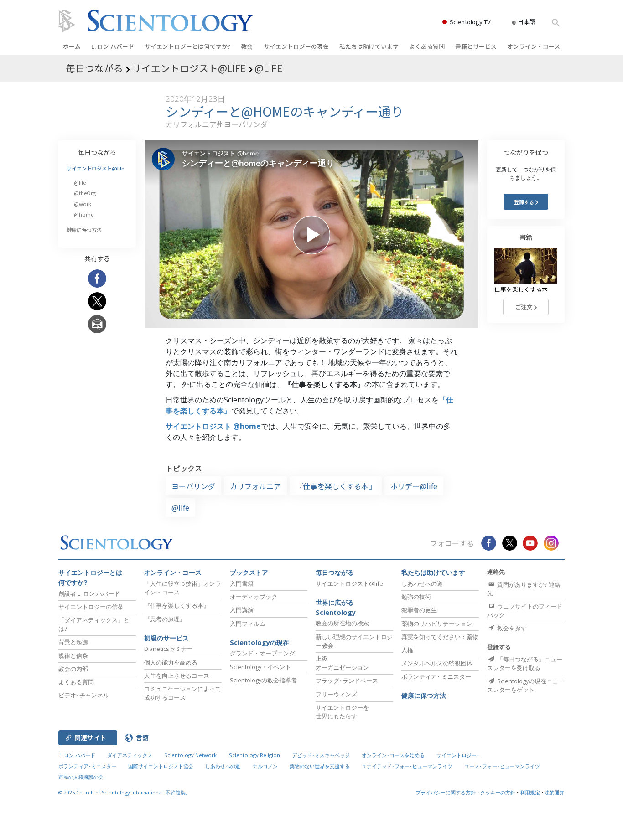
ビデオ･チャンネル (83, 695)
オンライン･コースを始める (393, 755)
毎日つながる (97, 152)
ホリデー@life (413, 485)
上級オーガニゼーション (342, 663)
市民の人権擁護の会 (81, 777)
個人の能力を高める (170, 662)
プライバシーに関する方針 (445, 792)
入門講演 (242, 610)
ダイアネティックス (129, 755)
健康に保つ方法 (84, 229)
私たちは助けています (369, 46)
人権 (407, 650)
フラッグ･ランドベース (347, 680)
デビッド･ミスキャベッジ (321, 755)
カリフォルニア (255, 485)
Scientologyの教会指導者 (263, 680)
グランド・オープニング (262, 653)
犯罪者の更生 (419, 610)
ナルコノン (265, 766)
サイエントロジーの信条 (91, 607)
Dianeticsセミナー (168, 649)
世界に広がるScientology (336, 607)
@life (180, 507)
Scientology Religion (254, 755)
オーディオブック (253, 597)
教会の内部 (73, 669)
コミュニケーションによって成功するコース (182, 693)
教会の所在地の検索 (342, 623)
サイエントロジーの (296, 46)
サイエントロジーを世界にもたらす (342, 711)
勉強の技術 (416, 597)
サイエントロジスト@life (96, 168)
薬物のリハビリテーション (436, 623)
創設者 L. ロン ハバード (89, 593)
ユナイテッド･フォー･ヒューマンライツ (407, 766)
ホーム (72, 46)
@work (82, 203)
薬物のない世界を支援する (320, 766)
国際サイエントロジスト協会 (160, 766)
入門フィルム (247, 623)
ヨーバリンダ (193, 485)
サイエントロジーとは (187, 46)
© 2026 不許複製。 (124, 792)
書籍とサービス (476, 46)
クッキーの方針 (497, 792)
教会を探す (511, 628)
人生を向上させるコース (176, 675)
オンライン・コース (533, 46)
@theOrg (85, 192)
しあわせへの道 (422, 583)
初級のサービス (166, 638)
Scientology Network (190, 755)
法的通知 (555, 792)
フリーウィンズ (336, 694)
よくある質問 (427, 46)
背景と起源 (73, 642)
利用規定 (530, 792)
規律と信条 (73, 655)
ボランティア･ (436, 676)
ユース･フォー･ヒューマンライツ (502, 766)
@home (83, 214)
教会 (247, 46)
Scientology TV (470, 21)
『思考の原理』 (165, 619)
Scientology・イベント (260, 667)
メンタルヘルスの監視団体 (436, 663)
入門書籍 (242, 583)
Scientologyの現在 (259, 642)
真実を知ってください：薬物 (439, 637)
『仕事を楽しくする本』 (336, 485)
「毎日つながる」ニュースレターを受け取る (524, 663)
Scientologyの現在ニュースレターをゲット (525, 685)
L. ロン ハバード (112, 46)
